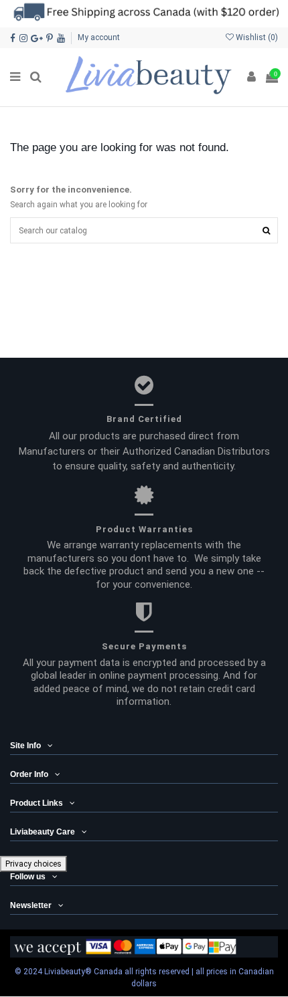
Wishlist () (256, 37)
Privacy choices (33, 864)
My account (99, 37)
